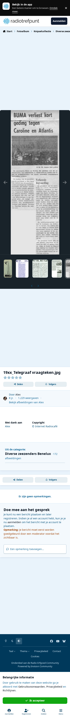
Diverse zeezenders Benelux (28, 453)
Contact (57, 651)
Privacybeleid (41, 651)
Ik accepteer (37, 700)
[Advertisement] (35, 71)
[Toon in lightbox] (35, 182)
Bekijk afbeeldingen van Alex (26, 402)
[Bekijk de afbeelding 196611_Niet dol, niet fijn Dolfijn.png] (40, 269)
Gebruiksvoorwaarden (31, 686)
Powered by (35, 666)
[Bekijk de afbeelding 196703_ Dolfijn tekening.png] (8, 269)
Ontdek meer (8, 8)
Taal (11, 651)
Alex (17, 394)
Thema (24, 651)
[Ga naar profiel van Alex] (5, 398)
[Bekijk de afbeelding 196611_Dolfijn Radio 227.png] (57, 269)
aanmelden (14, 522)
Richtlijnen (9, 690)
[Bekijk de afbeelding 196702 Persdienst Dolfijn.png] (22, 269)
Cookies (35, 656)
